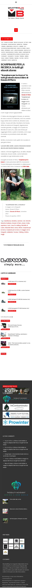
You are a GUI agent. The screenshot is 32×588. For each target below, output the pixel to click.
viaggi (2, 58)
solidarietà (11, 56)
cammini (21, 46)
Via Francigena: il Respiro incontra (18, 518)
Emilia (2, 50)
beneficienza (9, 46)
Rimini (20, 52)
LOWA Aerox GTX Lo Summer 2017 (17, 281)
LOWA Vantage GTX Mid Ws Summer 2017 (19, 299)
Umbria (26, 56)
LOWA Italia (25, 166)
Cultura (21, 58)
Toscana (16, 56)
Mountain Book (12, 44)
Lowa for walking (18, 50)
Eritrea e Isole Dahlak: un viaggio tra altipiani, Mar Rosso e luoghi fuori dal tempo (15, 442)
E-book (9, 60)
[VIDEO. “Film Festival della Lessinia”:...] (9, 341)
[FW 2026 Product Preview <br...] (9, 323)
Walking (16, 58)
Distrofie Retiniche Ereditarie (8, 48)
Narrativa (19, 44)
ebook (28, 48)
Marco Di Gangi (9, 463)
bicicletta (15, 46)
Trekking (25, 44)
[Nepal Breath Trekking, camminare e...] (9, 332)
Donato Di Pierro (8, 42)
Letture (26, 42)
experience (7, 50)
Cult (2, 42)
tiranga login (8, 454)
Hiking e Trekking (9, 58)
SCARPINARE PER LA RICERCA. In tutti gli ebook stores (12, 67)
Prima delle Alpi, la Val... (16, 499)
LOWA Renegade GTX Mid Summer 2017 (18, 308)
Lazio (12, 50)
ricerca (16, 52)
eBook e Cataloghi (18, 42)
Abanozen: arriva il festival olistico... (19, 509)
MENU (16, 2)
